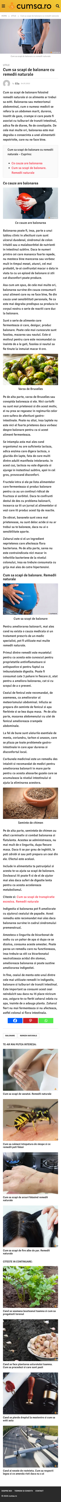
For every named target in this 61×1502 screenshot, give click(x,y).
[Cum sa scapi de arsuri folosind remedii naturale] (30, 1173)
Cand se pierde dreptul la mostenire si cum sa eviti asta (29, 1419)
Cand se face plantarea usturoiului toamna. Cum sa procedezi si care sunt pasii (27, 1366)
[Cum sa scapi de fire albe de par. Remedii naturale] (30, 1226)
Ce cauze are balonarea (27, 163)
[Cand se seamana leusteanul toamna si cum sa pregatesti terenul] (30, 1287)
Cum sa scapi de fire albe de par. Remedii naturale (26, 1252)
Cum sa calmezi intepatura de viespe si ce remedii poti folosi (26, 1145)
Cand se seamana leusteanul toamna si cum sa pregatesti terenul (29, 1312)
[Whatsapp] (45, 1020)
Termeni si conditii (24, 1491)
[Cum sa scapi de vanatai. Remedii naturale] (30, 1070)
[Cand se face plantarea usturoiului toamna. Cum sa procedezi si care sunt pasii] (30, 1340)
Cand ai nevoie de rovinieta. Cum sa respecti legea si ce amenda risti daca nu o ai (28, 1472)
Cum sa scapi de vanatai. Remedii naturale (27, 1093)
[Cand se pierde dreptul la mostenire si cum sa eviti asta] (30, 1393)
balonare (10, 1035)
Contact (39, 1491)
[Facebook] (15, 1020)
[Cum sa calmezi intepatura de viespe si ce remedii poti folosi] (30, 1120)
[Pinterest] (30, 1020)
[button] (3, 6)
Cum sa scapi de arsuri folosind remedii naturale (25, 1199)
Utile (6, 65)
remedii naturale (28, 1035)
